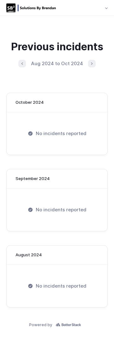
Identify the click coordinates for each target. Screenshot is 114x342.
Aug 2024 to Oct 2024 (57, 63)
